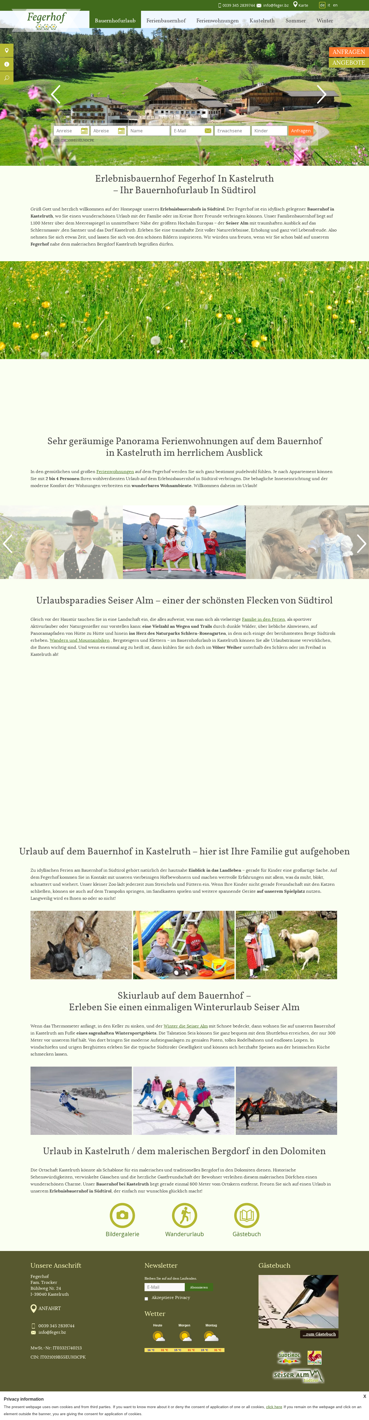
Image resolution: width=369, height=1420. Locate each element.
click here (274, 1407)
